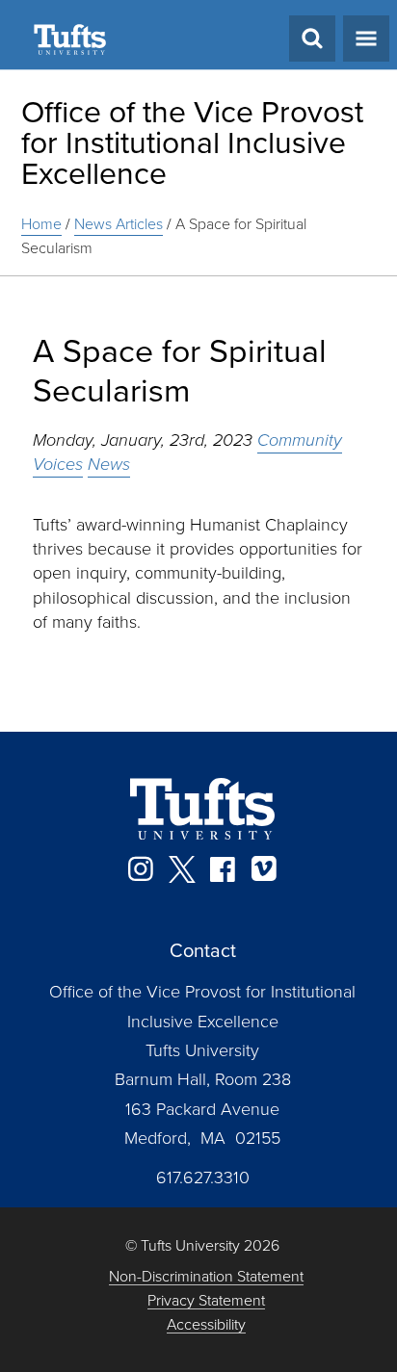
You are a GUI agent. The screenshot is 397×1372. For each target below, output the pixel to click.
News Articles (118, 224)
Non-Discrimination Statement (206, 1277)
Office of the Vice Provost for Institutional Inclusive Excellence (192, 142)
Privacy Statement (206, 1301)
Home (41, 224)
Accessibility (206, 1325)
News (109, 464)
